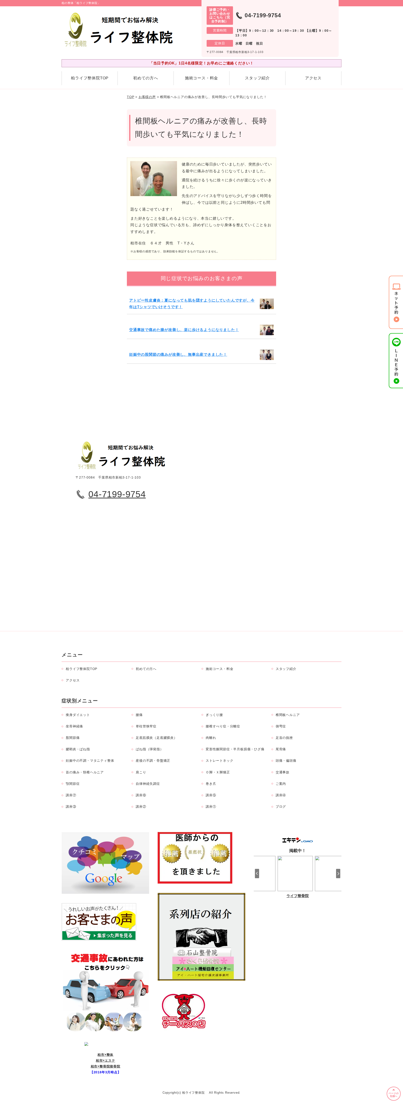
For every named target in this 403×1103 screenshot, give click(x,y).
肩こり (141, 772)
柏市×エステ (105, 1060)
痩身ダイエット (78, 715)
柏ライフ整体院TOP (89, 78)
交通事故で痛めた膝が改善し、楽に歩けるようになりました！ (184, 330)
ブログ (281, 806)
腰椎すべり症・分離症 (223, 726)
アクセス (313, 78)
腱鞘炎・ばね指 (78, 749)
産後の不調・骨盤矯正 (153, 760)
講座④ (281, 795)
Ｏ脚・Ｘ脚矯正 (218, 772)
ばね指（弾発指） (149, 749)
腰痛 (139, 715)
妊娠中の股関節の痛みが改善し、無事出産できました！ (178, 354)
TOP (130, 97)
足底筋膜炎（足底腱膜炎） (156, 738)
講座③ (71, 806)
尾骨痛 (281, 749)
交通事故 (282, 772)
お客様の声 (147, 97)
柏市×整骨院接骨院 (105, 1066)
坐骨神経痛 (74, 726)
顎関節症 (73, 784)
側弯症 (281, 726)
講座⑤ (211, 795)
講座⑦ (71, 795)
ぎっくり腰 (214, 715)
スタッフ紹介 (257, 78)
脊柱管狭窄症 (146, 726)
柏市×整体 (105, 1055)
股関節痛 (73, 738)
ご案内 (281, 784)
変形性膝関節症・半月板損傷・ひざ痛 (235, 749)
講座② (141, 806)
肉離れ (211, 738)
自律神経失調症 (148, 784)
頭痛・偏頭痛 (286, 760)
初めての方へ (145, 78)
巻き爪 (211, 784)
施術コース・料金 (201, 78)
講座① (211, 806)
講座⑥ (141, 795)
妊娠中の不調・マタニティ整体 (90, 760)
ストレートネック (219, 760)
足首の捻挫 (284, 738)
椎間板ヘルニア (288, 715)
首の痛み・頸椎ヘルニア (85, 772)
